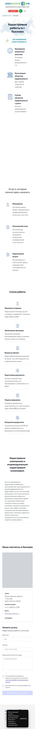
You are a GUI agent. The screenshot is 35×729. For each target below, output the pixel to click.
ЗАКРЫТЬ (23, 718)
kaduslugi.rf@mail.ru (12, 614)
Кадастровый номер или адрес (12, 655)
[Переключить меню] (25, 11)
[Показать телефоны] (20, 11)
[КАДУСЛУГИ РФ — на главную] (17, 4)
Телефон (5, 645)
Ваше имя (5, 635)
